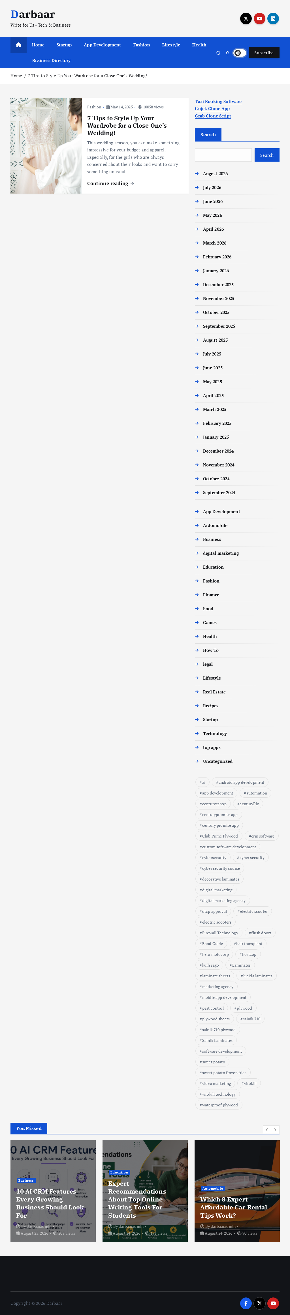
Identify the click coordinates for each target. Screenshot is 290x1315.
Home (38, 45)
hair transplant (249, 943)
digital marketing (221, 553)
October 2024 (216, 478)
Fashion (141, 45)
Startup (64, 45)
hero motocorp (215, 954)
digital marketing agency (224, 900)
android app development (241, 782)
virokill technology (219, 1094)
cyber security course (221, 868)
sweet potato (213, 1062)
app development (217, 793)
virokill (250, 1083)
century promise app (220, 825)
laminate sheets (216, 975)
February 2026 (217, 257)
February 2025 (217, 423)
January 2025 (216, 437)
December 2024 (218, 451)
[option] (53, 1191)
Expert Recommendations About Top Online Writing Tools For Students (137, 1199)
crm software (262, 836)
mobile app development (224, 997)
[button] (267, 1129)
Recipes (210, 705)
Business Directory (51, 60)
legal (208, 664)
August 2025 (215, 340)
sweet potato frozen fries (224, 1072)
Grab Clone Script (213, 116)
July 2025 (212, 354)
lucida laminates (257, 975)
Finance (211, 594)
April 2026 (213, 229)
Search (208, 134)
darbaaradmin (39, 1226)
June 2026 (213, 201)
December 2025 (218, 284)
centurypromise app (220, 814)
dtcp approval (214, 911)
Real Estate (214, 692)
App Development (102, 45)
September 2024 (219, 492)
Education (213, 567)
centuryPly (249, 803)
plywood (244, 1008)
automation (256, 793)
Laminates (241, 965)
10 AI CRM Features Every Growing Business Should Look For (50, 1203)
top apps (211, 747)
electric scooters (217, 922)
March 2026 (214, 243)
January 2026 (216, 270)
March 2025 (214, 409)
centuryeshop (214, 803)
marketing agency (217, 986)
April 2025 (213, 395)
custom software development (229, 846)
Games (210, 622)
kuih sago (210, 965)
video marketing (216, 1083)
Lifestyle (171, 45)
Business (212, 539)
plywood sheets (216, 1018)
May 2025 (212, 381)
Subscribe (264, 52)
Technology (215, 733)
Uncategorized (218, 761)
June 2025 (213, 367)
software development (222, 1051)
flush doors (261, 932)
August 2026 (215, 173)
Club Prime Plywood (220, 836)
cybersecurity (214, 857)
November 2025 (218, 298)
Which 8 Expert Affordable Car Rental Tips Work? (233, 1207)
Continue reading (108, 183)
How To (211, 650)
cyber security (252, 857)
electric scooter (254, 911)
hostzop (249, 954)
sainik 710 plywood (219, 1029)
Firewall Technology (220, 932)
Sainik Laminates (217, 1040)
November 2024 (218, 465)
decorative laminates (220, 879)
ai (203, 782)
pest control (213, 1008)
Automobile (215, 525)
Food (208, 608)
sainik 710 (252, 1018)
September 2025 (219, 326)
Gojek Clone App (212, 108)
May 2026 (212, 215)
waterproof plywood (220, 1105)
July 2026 (212, 187)
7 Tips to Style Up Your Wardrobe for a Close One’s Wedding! (87, 75)
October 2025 (216, 312)
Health (199, 45)
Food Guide (212, 943)
